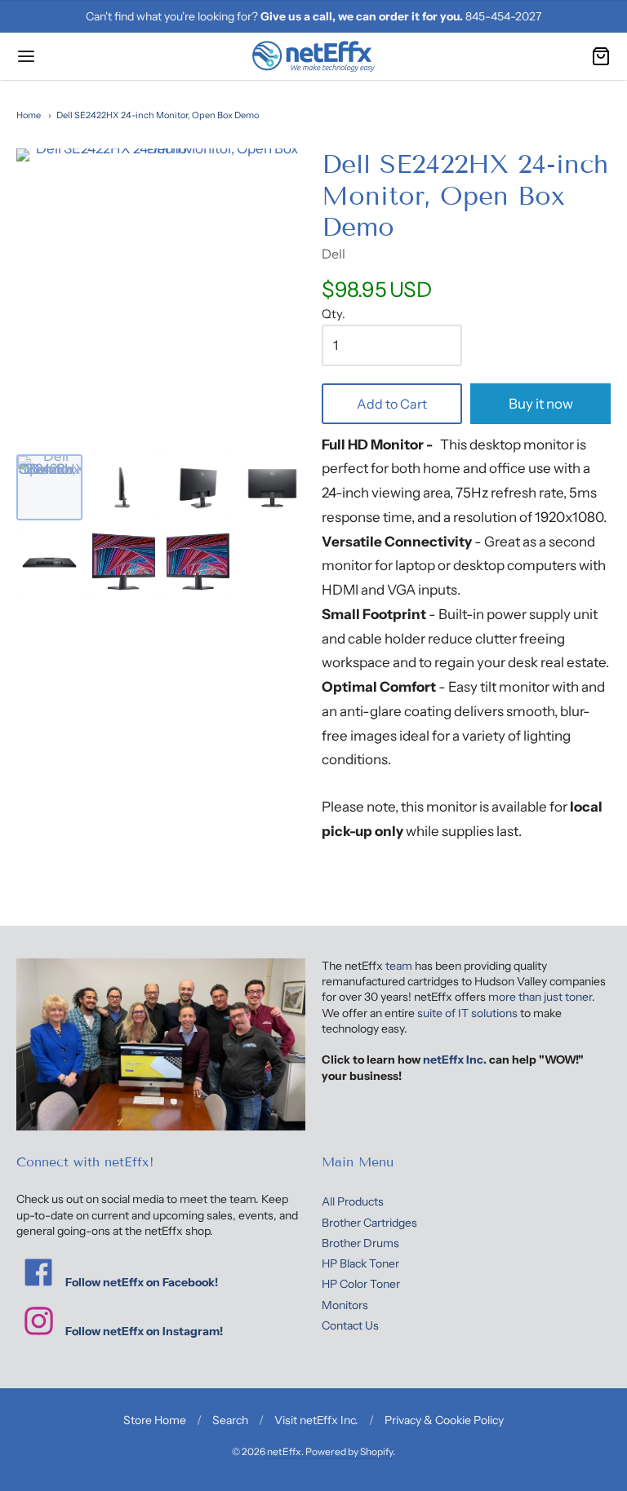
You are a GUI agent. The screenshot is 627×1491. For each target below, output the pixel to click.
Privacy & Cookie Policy (444, 1420)
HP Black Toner (360, 1263)
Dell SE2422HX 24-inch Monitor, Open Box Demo (157, 115)
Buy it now (541, 404)
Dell (333, 254)
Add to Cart (392, 404)
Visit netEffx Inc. (316, 1420)
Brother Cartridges (369, 1222)
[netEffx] (313, 56)
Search (230, 1420)
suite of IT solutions (467, 1013)
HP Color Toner (361, 1283)
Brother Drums (360, 1243)
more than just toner (540, 996)
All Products (353, 1201)
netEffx (284, 1451)
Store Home (154, 1420)
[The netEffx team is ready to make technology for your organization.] (160, 1044)
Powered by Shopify (349, 1451)
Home (28, 115)
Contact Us (350, 1325)
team (398, 965)
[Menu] (76, 56)
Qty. (333, 314)
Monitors (345, 1305)
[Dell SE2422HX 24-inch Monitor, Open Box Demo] (49, 487)
